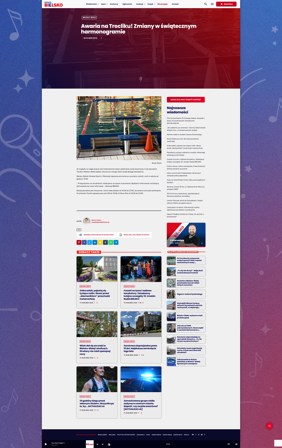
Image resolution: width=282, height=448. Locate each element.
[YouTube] (193, 435)
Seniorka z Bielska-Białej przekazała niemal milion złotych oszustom (188, 283)
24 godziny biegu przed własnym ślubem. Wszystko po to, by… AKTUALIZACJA (97, 403)
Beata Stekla (96, 220)
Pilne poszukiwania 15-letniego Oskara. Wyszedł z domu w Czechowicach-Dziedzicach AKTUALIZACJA (186, 120)
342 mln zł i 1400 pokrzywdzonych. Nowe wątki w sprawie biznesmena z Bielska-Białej (190, 328)
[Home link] (54, 4)
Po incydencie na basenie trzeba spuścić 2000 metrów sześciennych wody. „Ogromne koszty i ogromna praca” (189, 262)
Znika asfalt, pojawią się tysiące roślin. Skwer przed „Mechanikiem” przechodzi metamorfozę (95, 294)
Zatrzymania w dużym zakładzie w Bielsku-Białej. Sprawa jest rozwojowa (188, 361)
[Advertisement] (141, 58)
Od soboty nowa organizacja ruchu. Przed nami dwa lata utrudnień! (189, 350)
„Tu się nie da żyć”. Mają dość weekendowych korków (190, 271)
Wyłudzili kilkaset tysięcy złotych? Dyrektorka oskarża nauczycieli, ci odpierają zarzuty (189, 306)
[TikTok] (199, 435)
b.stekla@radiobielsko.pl (100, 222)
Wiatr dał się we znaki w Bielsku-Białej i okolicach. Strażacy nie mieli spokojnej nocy (95, 350)
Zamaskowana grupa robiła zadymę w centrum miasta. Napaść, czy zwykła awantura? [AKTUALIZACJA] (141, 405)
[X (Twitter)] (196, 435)
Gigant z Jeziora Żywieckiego (189, 294)
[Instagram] (202, 435)
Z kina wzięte (177, 240)
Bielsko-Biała (89, 18)
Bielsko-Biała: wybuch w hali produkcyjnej (189, 316)
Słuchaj (226, 4)
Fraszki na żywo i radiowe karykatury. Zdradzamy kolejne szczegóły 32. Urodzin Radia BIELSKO (139, 294)
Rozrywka (174, 236)
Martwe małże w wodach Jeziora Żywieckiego (184, 135)
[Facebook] (205, 435)
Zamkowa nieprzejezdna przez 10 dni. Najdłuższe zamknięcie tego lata (140, 348)
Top (79, 230)
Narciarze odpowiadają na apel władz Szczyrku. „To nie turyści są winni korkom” (189, 339)
